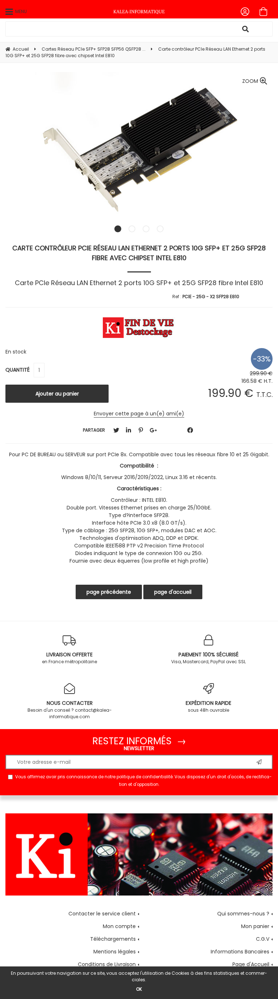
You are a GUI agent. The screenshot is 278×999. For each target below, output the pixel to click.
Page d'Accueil (250, 964)
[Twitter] (116, 430)
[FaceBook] (190, 430)
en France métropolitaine (69, 658)
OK (139, 989)
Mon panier (255, 926)
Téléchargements (113, 939)
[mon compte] (245, 11)
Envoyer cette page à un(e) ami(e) (139, 413)
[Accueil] (139, 11)
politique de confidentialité (145, 777)
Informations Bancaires (240, 951)
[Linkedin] (128, 430)
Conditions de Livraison (107, 964)
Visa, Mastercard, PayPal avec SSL (208, 658)
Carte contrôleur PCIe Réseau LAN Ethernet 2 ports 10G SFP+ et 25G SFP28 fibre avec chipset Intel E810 (139, 253)
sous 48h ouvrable (208, 706)
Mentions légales (114, 951)
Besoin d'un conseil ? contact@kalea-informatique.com (70, 709)
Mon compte (119, 926)
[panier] (263, 11)
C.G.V (262, 939)
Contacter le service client (102, 913)
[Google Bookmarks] (153, 430)
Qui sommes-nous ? (243, 913)
